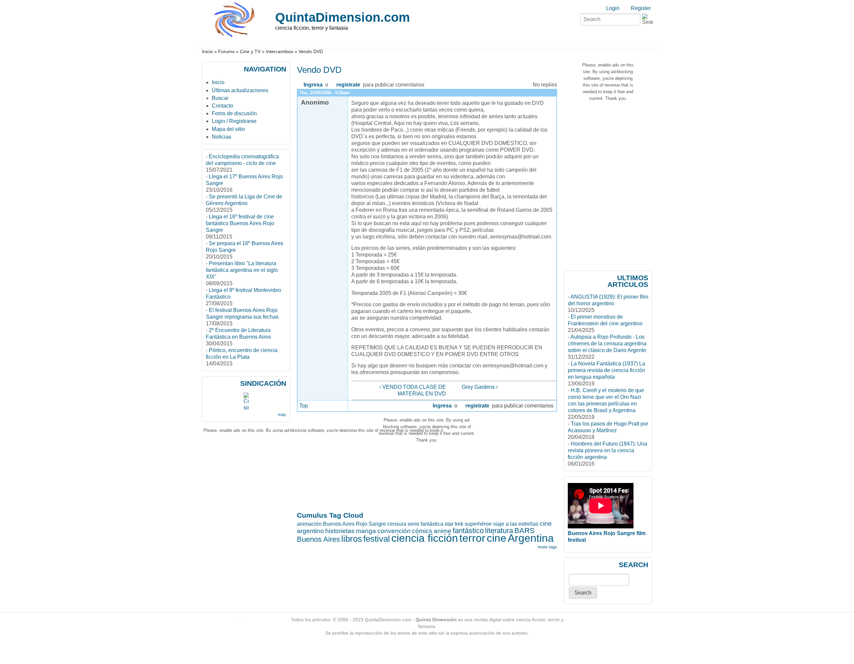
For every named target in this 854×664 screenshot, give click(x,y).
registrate (348, 85)
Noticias (221, 137)
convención (394, 530)
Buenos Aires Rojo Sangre (354, 524)
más (282, 414)
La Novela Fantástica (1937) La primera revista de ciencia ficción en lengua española (606, 370)
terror (472, 538)
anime (442, 530)
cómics (422, 530)
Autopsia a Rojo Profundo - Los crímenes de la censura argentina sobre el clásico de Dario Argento (607, 343)
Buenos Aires (318, 539)
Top (303, 405)
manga (366, 530)
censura (396, 524)
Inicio (207, 51)
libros (351, 538)
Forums (226, 51)
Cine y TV (250, 51)
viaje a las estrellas (515, 524)
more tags (547, 546)
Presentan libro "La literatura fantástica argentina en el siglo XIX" (242, 270)
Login (612, 8)
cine (496, 538)
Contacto (222, 106)
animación (309, 524)
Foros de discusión (234, 113)
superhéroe (478, 524)
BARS (524, 530)
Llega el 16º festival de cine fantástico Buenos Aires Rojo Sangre (240, 223)
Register (641, 8)
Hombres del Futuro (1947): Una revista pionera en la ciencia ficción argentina (607, 450)
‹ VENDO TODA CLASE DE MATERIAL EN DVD (412, 390)
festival (376, 538)
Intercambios (279, 51)
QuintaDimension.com (342, 17)
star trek (454, 524)
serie (413, 524)
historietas (340, 530)
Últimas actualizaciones (240, 90)
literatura (499, 530)
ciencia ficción (424, 538)
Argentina (531, 538)
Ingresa (313, 85)
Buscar (220, 98)
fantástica (432, 524)
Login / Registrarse (234, 121)
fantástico (468, 530)
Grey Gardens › (480, 387)
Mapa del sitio (228, 129)
